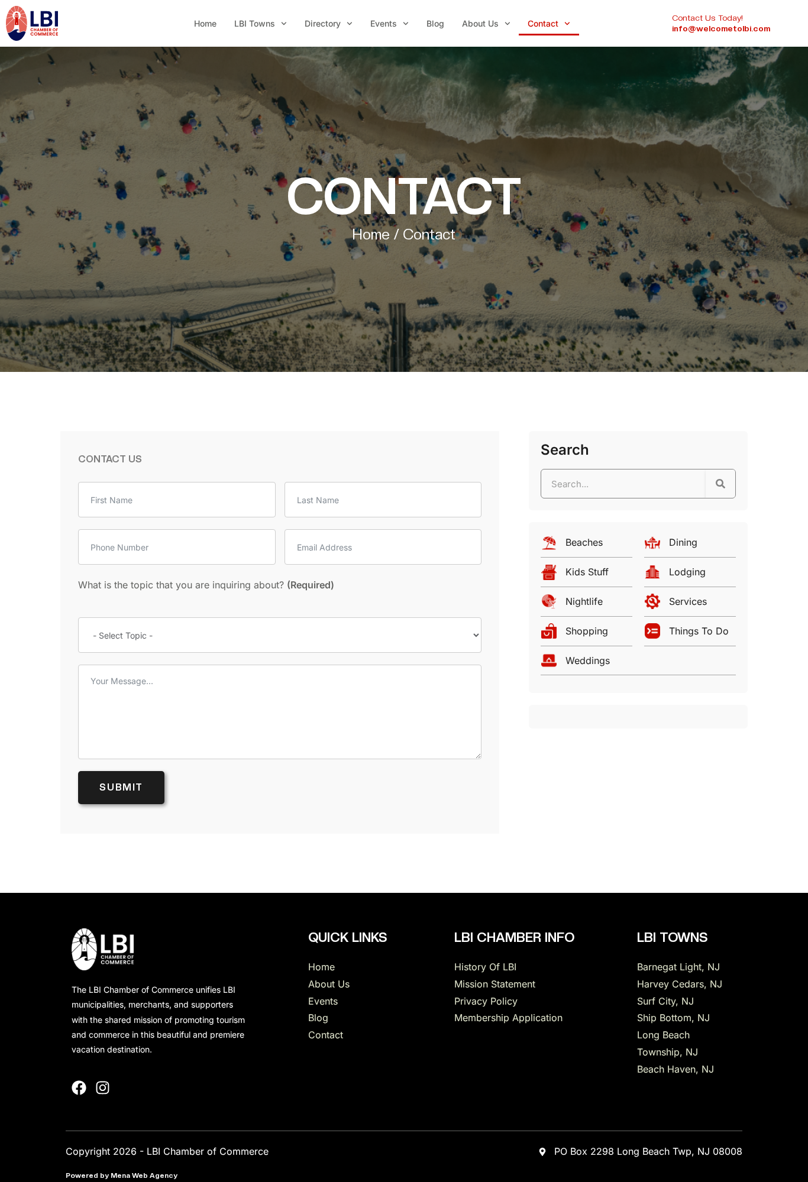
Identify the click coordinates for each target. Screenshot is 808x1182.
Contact (543, 23)
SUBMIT (121, 787)
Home (205, 23)
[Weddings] (638, 663)
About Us (480, 23)
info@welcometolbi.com (721, 28)
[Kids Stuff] (586, 575)
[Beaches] (586, 545)
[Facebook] (79, 1087)
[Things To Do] (690, 634)
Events (383, 23)
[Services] (690, 604)
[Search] (720, 483)
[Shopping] (586, 634)
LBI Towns (254, 23)
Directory (323, 23)
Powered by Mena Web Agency (121, 1175)
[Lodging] (690, 575)
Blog (435, 23)
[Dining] (690, 545)
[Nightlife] (586, 604)
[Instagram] (102, 1087)
